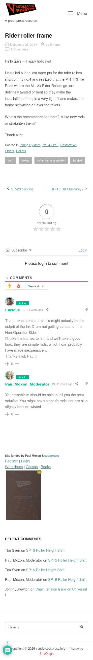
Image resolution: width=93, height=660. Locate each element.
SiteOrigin (46, 653)
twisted (77, 160)
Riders (9, 150)
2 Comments (19, 49)
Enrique (55, 44)
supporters (51, 456)
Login (82, 250)
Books (46, 466)
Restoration (68, 144)
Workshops (14, 466)
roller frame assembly (51, 160)
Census (32, 466)
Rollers (21, 150)
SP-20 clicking (22, 188)
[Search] (82, 627)
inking (25, 160)
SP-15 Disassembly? (67, 188)
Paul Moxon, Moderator (27, 384)
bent (10, 160)
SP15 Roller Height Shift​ (45, 550)
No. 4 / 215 (50, 144)
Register (11, 460)
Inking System (30, 144)
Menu (81, 13)
